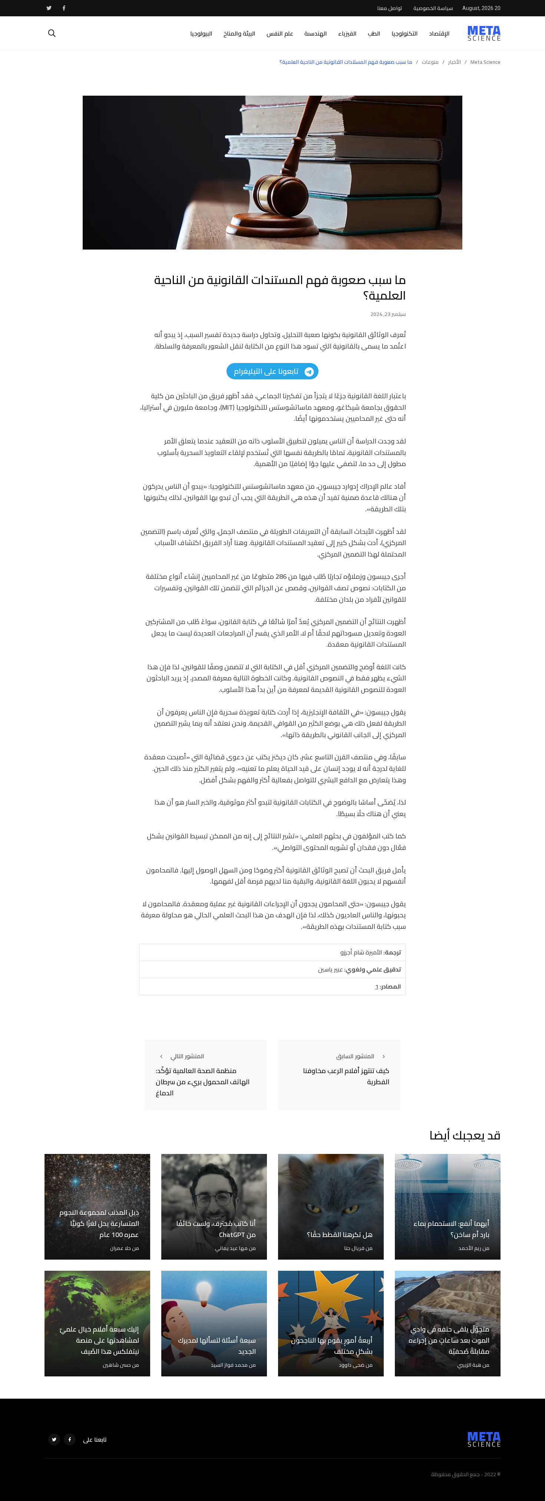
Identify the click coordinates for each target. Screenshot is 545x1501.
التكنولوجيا (405, 33)
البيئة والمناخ (239, 33)
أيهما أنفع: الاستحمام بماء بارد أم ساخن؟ (451, 1229)
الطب (374, 33)
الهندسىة (315, 33)
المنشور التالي (187, 1056)
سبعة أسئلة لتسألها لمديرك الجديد (217, 1346)
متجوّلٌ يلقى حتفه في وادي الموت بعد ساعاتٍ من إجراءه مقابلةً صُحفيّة (449, 1340)
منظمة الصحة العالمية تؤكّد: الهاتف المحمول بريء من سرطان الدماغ (203, 1082)
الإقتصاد (439, 33)
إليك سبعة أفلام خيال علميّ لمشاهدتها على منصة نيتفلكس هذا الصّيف (99, 1340)
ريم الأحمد (470, 1248)
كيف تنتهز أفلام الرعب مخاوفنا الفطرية (346, 1076)
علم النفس (280, 33)
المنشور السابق (355, 1056)
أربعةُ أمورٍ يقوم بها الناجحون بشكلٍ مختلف (332, 1346)
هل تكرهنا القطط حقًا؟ (340, 1235)
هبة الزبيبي (469, 1365)
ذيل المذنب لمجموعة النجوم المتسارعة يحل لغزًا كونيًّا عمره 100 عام (99, 1224)
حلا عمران (120, 1248)
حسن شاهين (117, 1365)
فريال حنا (354, 1248)
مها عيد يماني (231, 1248)
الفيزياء (347, 33)
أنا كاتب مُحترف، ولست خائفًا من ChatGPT (216, 1229)
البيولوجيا (201, 33)
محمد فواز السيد (229, 1365)
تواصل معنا (389, 8)
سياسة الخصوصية (433, 8)
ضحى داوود (351, 1365)
